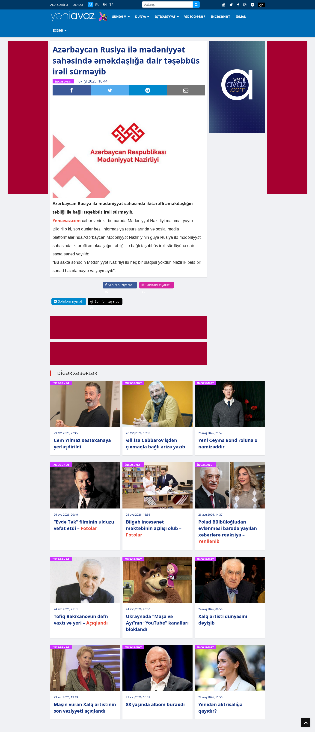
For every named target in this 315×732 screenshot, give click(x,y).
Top (305, 722)
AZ (90, 4)
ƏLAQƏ (78, 5)
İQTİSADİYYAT (165, 17)
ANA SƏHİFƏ (59, 5)
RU (97, 5)
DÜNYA (140, 17)
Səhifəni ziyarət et (118, 288)
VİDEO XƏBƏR (194, 17)
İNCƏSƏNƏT (220, 17)
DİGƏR (58, 30)
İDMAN (241, 17)
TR (111, 5)
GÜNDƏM (119, 17)
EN (104, 5)
